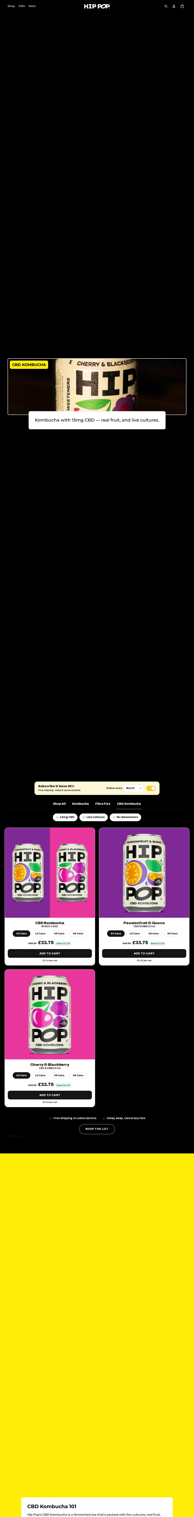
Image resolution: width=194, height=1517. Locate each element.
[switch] (151, 788)
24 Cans (21, 933)
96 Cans (78, 933)
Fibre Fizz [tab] (102, 803)
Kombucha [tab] (80, 803)
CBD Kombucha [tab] (129, 803)
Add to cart (49, 953)
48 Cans (59, 933)
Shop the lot (97, 1129)
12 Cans (40, 933)
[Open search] (166, 6)
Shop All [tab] (59, 803)
